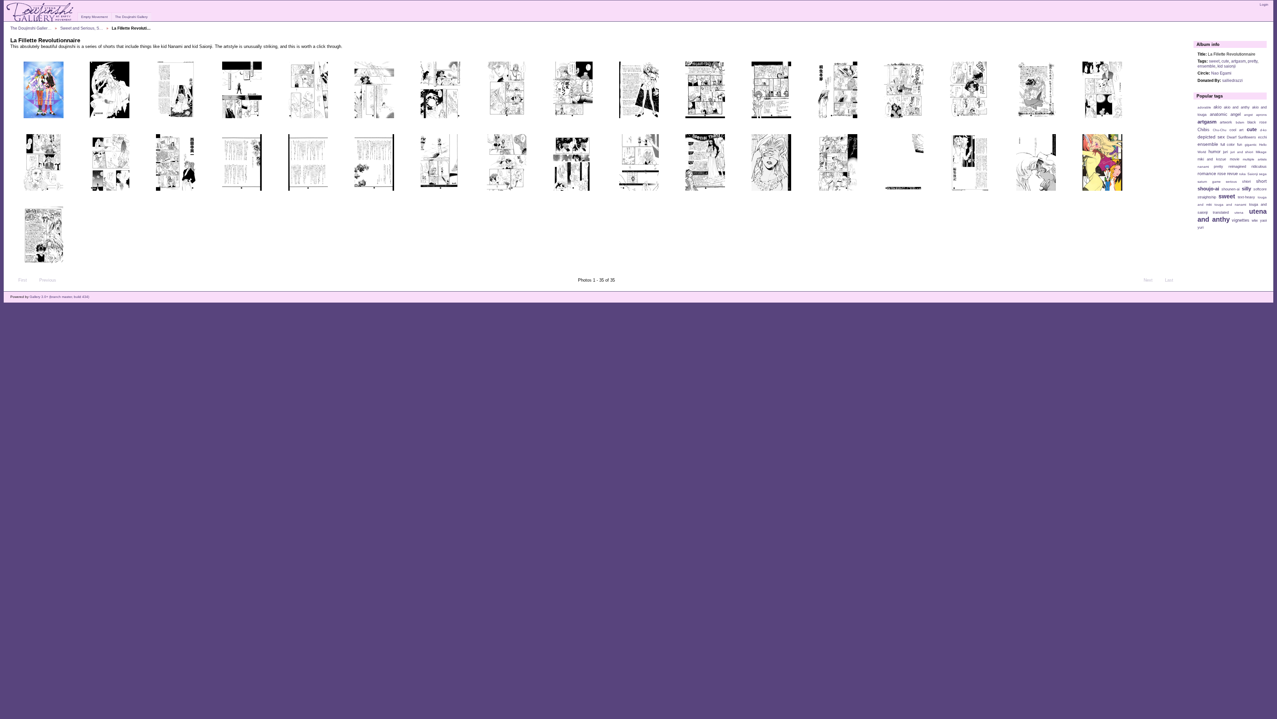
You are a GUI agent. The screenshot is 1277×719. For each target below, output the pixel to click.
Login (1264, 4)
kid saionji (1226, 66)
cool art (1236, 130)
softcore (1260, 189)
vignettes (1240, 220)
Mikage (1261, 152)
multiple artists (1255, 159)
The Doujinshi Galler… (31, 28)
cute (1225, 61)
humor (1214, 151)
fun (1239, 144)
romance (1207, 173)
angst (1248, 115)
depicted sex (1211, 136)
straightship (1207, 197)
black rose (1257, 122)
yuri (1201, 227)
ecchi (1262, 137)
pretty (1252, 61)
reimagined (1237, 166)
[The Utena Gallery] (40, 12)
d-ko (1263, 130)
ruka (1242, 174)
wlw (1255, 220)
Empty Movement (94, 17)
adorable (1204, 107)
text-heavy (1246, 197)
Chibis (1203, 129)
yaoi (1263, 220)
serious (1231, 181)
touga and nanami (1230, 204)
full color (1227, 144)
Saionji (1252, 174)
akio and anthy (1236, 107)
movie (1234, 159)
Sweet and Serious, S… (81, 28)
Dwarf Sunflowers (1241, 137)
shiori (1246, 181)
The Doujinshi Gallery (131, 17)
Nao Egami (1221, 73)
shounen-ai (1230, 189)
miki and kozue (1212, 159)
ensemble (1206, 66)
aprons (1261, 115)
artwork (1226, 122)
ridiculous (1259, 166)
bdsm (1240, 122)
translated (1221, 212)
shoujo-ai (1208, 188)
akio (1217, 107)
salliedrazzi (1232, 80)
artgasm (1238, 61)
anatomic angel (1225, 114)
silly (1246, 188)
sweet (1214, 61)
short (1261, 181)
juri (1225, 152)
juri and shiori (1241, 152)
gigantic (1251, 144)
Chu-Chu (1219, 130)
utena (1238, 212)
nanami (1203, 166)
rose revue (1227, 173)
